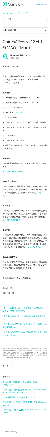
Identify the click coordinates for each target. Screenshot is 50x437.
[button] (22, 4)
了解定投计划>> (35, 247)
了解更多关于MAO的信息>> (15, 171)
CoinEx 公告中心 (9, 13)
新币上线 (28, 13)
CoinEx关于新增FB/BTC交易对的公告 (19, 397)
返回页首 (6, 366)
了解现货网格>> (13, 220)
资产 (20, 13)
